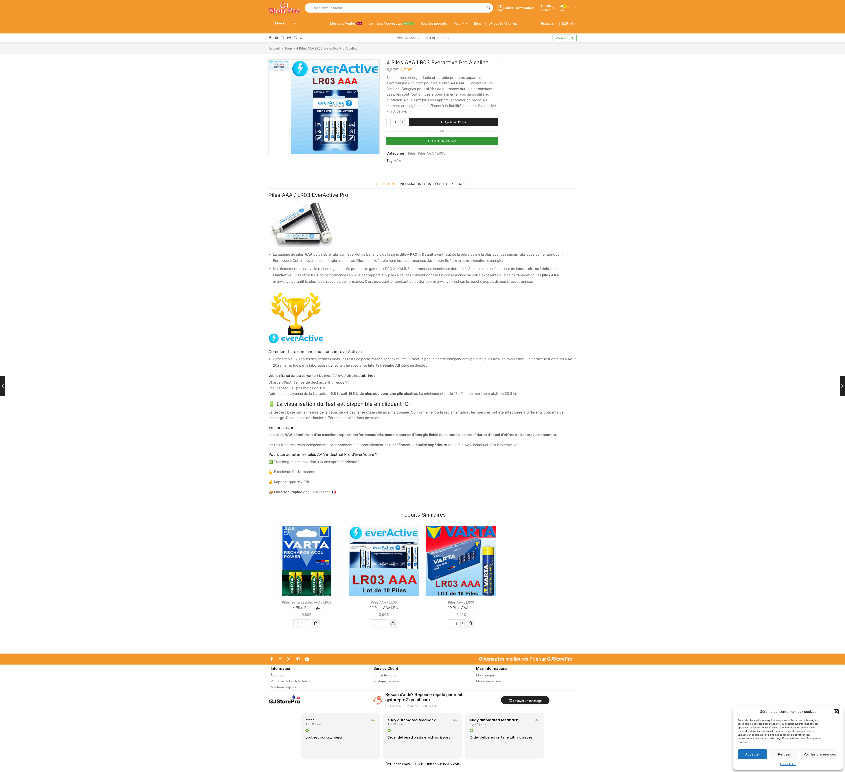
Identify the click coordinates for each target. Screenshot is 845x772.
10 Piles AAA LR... (384, 608)
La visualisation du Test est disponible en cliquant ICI (343, 404)
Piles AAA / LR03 (431, 153)
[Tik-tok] (301, 38)
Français (547, 24)
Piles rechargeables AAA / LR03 (306, 602)
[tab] (384, 184)
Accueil (274, 48)
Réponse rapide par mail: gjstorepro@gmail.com (424, 697)
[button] (836, 711)
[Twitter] (282, 38)
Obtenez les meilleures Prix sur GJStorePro (525, 659)
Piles (412, 153)
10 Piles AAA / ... (461, 608)
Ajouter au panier (455, 122)
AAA (397, 161)
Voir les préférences (820, 754)
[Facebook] (270, 38)
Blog (477, 23)
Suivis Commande (519, 8)
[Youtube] (276, 38)
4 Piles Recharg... (307, 608)
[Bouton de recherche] (488, 8)
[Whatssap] (295, 38)
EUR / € (567, 24)
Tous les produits (433, 23)
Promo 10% (564, 38)
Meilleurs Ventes (345, 23)
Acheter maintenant (444, 141)
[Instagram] (289, 38)
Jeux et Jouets (435, 38)
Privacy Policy (788, 764)
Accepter (752, 754)
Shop (288, 48)
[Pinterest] (298, 659)
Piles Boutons (406, 38)
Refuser (784, 754)
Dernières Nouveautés (390, 23)
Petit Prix (460, 23)
